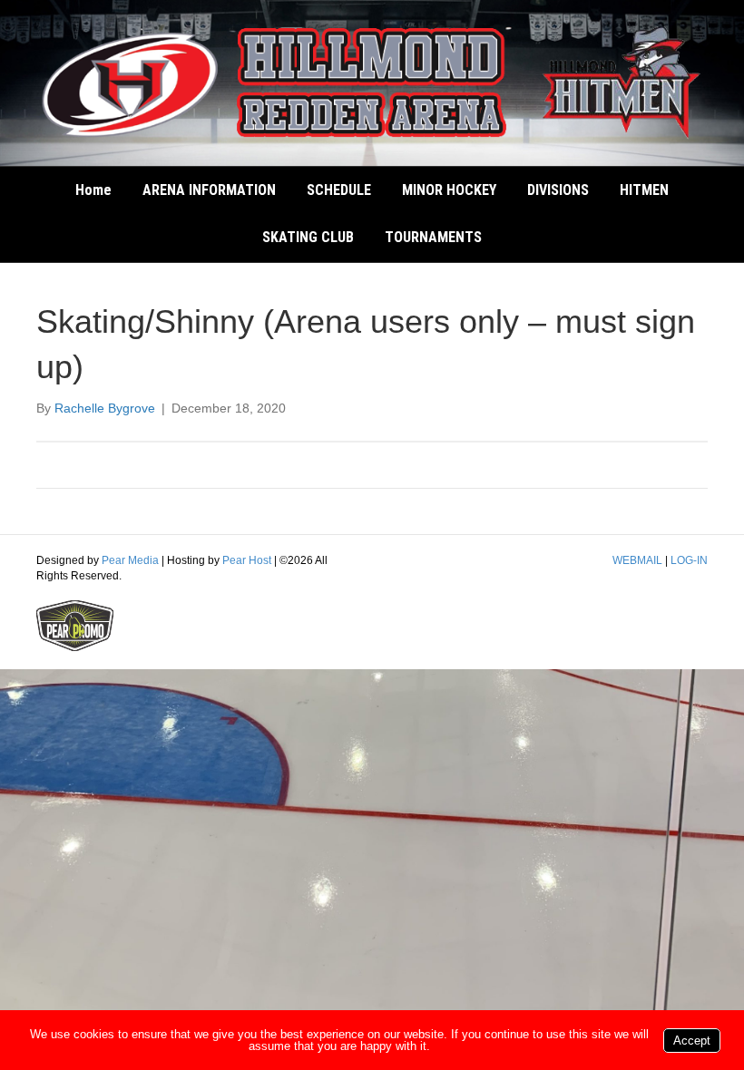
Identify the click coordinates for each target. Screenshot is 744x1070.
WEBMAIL (637, 560)
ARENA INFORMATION (209, 190)
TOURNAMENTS (433, 237)
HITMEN (644, 190)
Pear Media (130, 560)
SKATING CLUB (308, 237)
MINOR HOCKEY (449, 190)
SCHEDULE (339, 190)
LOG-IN (689, 560)
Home (93, 190)
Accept (691, 1040)
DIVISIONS (558, 190)
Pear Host (246, 560)
